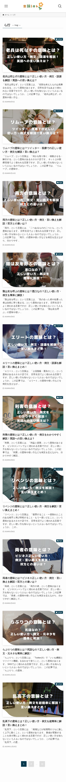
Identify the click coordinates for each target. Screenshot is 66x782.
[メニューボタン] (6, 6)
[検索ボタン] (60, 6)
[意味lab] (33, 6)
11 (42, 764)
